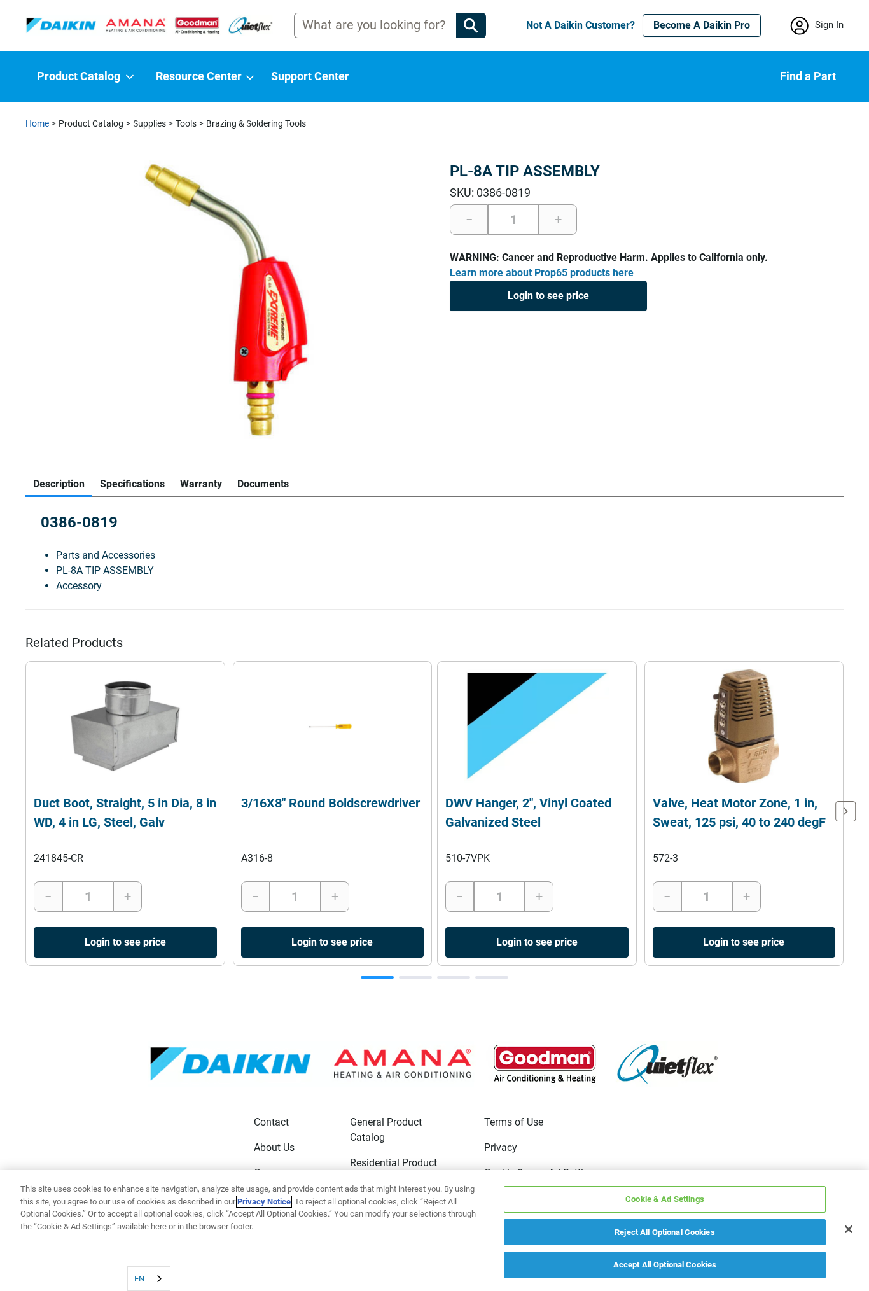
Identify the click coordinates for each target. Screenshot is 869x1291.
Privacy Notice (264, 1201)
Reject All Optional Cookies (665, 1232)
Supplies (149, 123)
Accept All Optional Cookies (665, 1264)
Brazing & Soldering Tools (256, 123)
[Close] (849, 1229)
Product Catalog (91, 123)
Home (37, 123)
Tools (186, 123)
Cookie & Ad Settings (664, 1199)
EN (139, 1278)
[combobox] (148, 1278)
